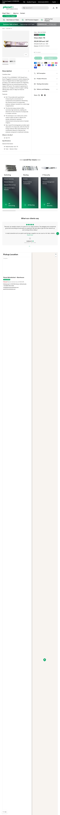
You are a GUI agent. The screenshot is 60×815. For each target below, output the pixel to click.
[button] (56, 7)
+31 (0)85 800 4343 (8, 285)
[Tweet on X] (39, 95)
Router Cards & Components (27, 182)
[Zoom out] (56, 256)
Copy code (53, 24)
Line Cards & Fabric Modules (9, 188)
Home (3, 28)
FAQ (24, 2)
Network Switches (9, 179)
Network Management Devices (48, 182)
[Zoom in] (56, 254)
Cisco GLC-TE (9, 28)
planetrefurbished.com (9, 289)
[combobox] (35, 7)
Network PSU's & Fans (10, 185)
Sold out (51, 58)
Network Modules (8, 182)
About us (15, 13)
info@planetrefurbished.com (11, 287)
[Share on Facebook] (41, 95)
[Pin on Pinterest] (44, 95)
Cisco (35, 32)
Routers (25, 179)
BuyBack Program (31, 2)
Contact (22, 13)
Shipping (36, 46)
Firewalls (45, 179)
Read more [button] (30, 235)
